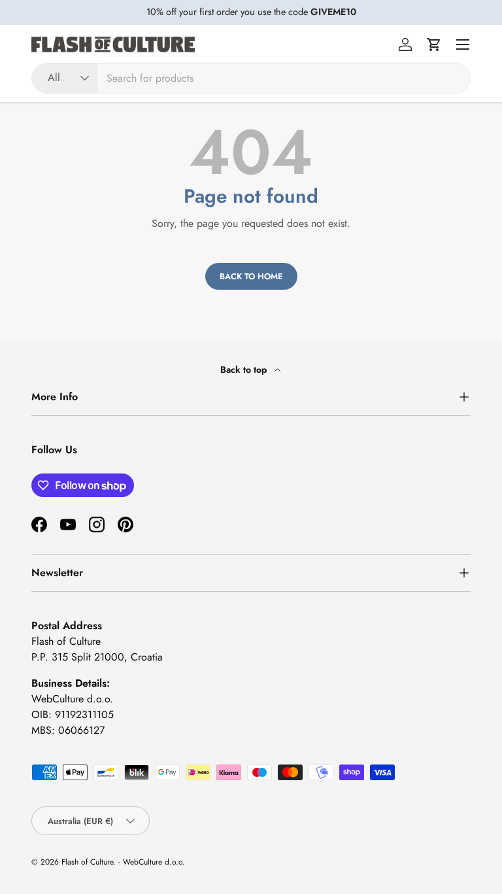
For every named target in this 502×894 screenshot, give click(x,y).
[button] (434, 44)
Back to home (251, 276)
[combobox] (251, 78)
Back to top (244, 369)
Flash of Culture (87, 862)
